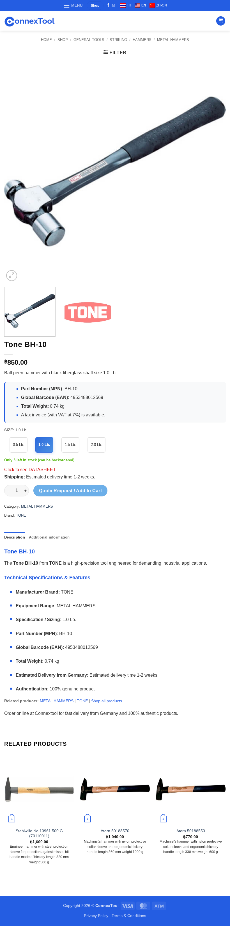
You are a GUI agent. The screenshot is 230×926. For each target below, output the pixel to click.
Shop (63, 40)
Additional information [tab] (49, 537)
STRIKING (118, 40)
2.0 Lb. (96, 445)
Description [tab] (14, 537)
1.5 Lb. (70, 445)
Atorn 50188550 (190, 831)
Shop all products (106, 701)
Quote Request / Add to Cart (70, 490)
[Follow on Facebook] (108, 5)
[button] (73, 5)
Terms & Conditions (129, 915)
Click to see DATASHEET (30, 469)
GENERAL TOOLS (88, 40)
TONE (21, 515)
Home (46, 40)
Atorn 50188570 (115, 831)
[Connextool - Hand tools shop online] (29, 21)
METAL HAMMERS (173, 40)
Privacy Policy (96, 915)
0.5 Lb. (18, 445)
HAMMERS (142, 40)
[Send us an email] (113, 5)
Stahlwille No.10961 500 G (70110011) (39, 833)
